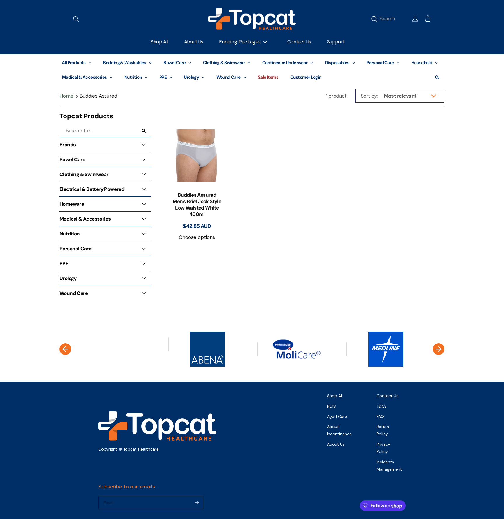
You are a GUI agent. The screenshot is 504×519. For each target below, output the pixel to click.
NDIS (331, 406)
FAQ (380, 416)
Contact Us (387, 395)
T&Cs (382, 406)
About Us (336, 444)
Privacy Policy (383, 447)
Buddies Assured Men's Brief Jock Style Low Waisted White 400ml (197, 204)
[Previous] (65, 349)
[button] (76, 19)
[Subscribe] (196, 502)
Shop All (335, 395)
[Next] (438, 349)
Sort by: (369, 96)
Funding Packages (240, 41)
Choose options (197, 237)
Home (67, 96)
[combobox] (394, 18)
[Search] (374, 19)
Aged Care (337, 416)
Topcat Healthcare (141, 449)
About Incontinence (339, 430)
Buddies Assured (98, 96)
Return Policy (383, 430)
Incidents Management (389, 465)
